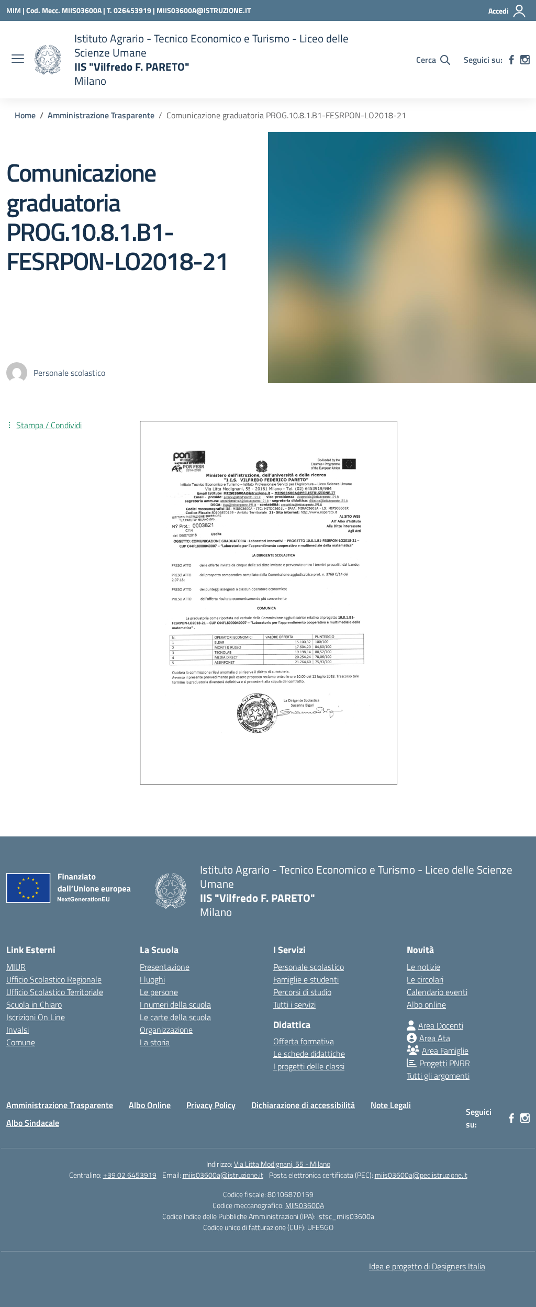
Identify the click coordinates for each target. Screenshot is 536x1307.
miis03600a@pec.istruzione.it (421, 1174)
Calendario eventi (437, 992)
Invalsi (17, 1029)
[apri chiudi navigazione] (18, 59)
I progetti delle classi (308, 1066)
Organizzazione (166, 1029)
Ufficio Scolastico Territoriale (54, 992)
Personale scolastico (308, 966)
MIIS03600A (304, 1205)
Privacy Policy (211, 1105)
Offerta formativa (303, 1041)
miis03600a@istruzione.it (223, 1174)
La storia (155, 1042)
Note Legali (391, 1105)
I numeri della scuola (175, 1004)
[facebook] (511, 59)
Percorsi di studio (302, 992)
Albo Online (150, 1105)
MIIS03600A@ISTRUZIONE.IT (204, 10)
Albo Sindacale (32, 1122)
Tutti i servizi (294, 1004)
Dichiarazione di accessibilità (303, 1105)
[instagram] (525, 59)
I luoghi (152, 979)
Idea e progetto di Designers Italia (427, 1266)
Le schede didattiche (309, 1053)
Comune (20, 1042)
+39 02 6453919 (130, 1174)
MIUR (16, 966)
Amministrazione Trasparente (59, 1105)
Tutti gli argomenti (438, 1075)
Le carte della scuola (175, 1017)
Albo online (426, 1004)
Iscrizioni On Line (35, 1017)
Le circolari (425, 979)
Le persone (159, 992)
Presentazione (164, 966)
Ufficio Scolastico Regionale (54, 979)
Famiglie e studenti (306, 979)
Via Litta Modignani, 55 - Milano (282, 1163)
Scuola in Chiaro (34, 1004)
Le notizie (423, 966)
